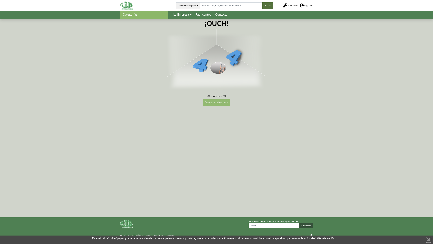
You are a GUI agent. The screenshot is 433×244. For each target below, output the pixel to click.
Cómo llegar (137, 235)
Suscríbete (306, 226)
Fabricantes (203, 14)
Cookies (170, 235)
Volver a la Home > (216, 102)
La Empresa (181, 14)
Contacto (221, 14)
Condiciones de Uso (155, 235)
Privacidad (124, 235)
